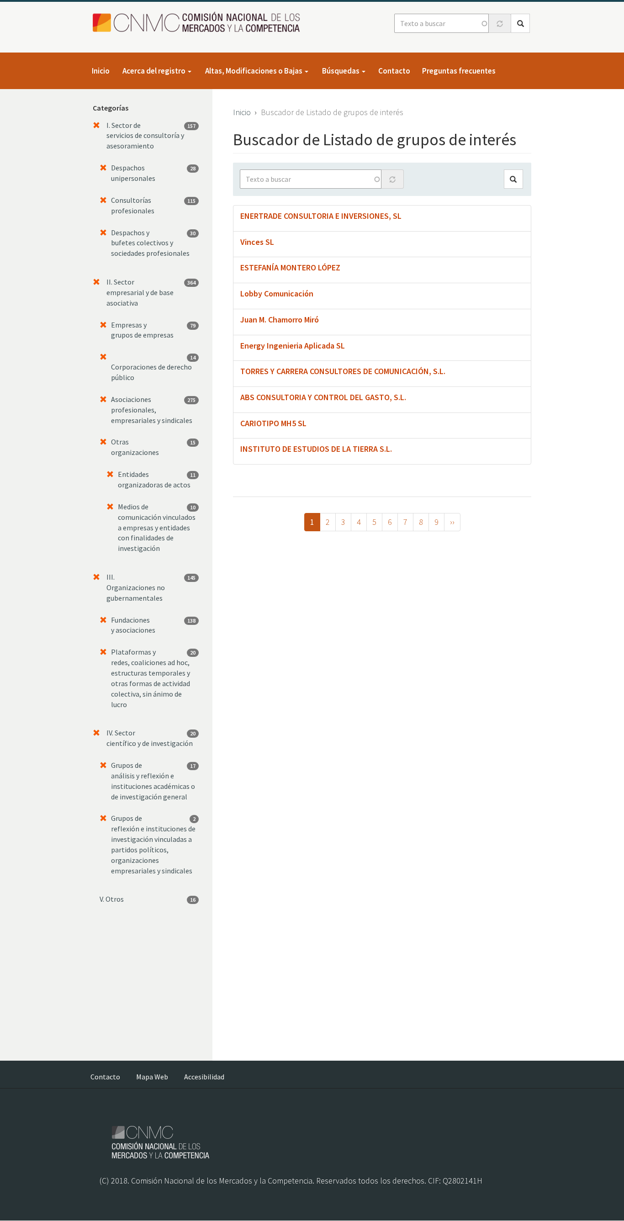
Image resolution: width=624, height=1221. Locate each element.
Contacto (394, 71)
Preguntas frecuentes (459, 71)
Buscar (520, 23)
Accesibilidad (204, 1076)
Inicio (101, 71)
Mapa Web (152, 1076)
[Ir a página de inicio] (199, 22)
